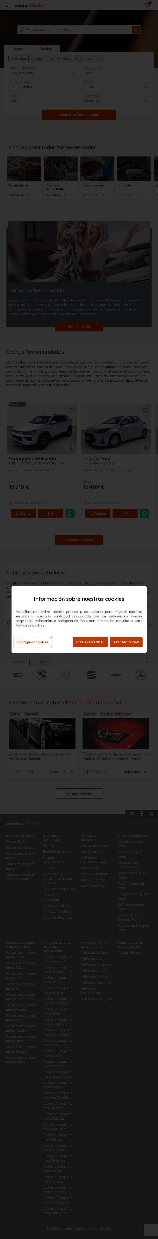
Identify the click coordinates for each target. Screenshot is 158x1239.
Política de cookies (30, 625)
